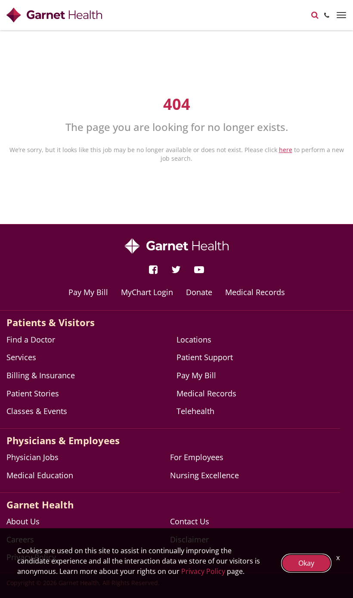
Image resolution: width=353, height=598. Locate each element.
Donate (199, 292)
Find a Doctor (30, 339)
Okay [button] (306, 563)
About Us (23, 521)
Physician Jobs (32, 457)
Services (21, 357)
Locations (193, 339)
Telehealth (195, 411)
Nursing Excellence (204, 475)
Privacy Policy (203, 571)
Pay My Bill (88, 292)
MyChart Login (147, 292)
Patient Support (204, 357)
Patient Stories (32, 393)
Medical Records (255, 292)
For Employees (196, 457)
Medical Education (39, 475)
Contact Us (189, 521)
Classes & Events (36, 411)
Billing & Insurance (40, 375)
